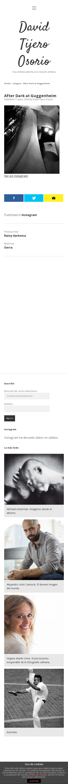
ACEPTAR (34, 781)
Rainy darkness (15, 236)
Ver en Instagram (16, 176)
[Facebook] (13, 198)
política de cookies (38, 775)
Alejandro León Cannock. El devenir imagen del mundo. (32, 586)
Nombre (8, 404)
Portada (7, 83)
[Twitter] (33, 198)
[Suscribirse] (53, 198)
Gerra (8, 247)
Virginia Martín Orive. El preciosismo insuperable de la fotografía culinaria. (28, 660)
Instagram (17, 83)
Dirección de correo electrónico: (21, 391)
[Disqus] (34, 306)
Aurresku (12, 732)
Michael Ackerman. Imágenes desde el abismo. (29, 511)
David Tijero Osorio (34, 44)
